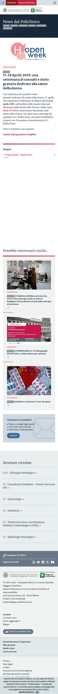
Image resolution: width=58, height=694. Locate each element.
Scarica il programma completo (19, 134)
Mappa (6, 624)
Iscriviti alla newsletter (19, 632)
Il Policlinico (27, 2)
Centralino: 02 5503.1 (15, 555)
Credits (6, 667)
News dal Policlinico (21, 21)
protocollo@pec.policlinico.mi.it (17, 602)
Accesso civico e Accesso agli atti (17, 670)
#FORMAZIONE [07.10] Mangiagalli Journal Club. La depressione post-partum (27, 352)
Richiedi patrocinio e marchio (16, 674)
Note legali (8, 664)
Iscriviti (13, 436)
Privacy (6, 661)
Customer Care (10, 618)
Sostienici (11, 2)
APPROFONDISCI (26, 692)
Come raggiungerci (11, 621)
